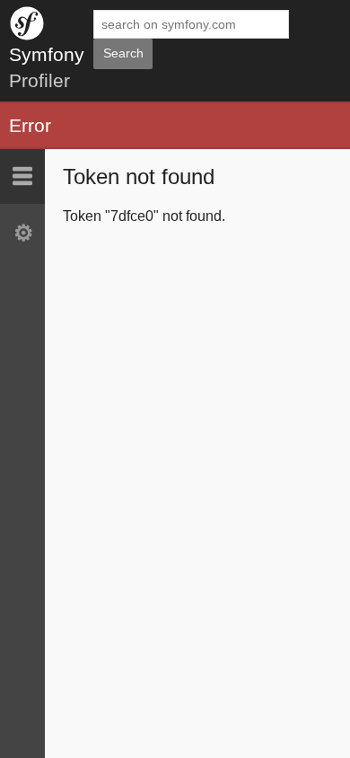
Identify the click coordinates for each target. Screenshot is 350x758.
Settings (22, 233)
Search (123, 53)
